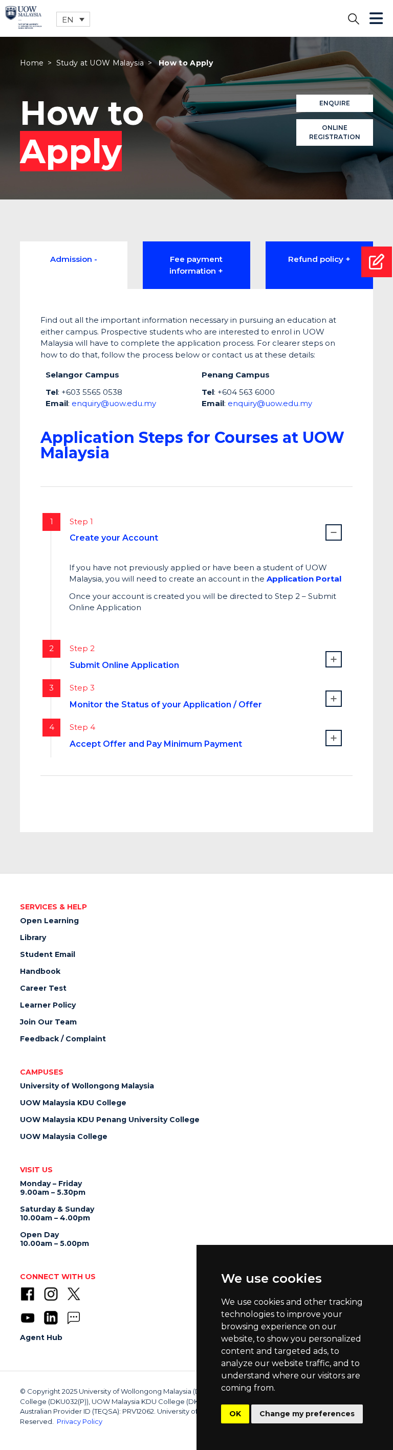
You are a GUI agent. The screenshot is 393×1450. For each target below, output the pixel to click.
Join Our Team (48, 1022)
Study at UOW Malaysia (100, 63)
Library (33, 937)
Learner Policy (48, 1005)
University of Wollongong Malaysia (87, 1085)
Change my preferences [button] (307, 1413)
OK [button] (235, 1413)
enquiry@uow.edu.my (114, 403)
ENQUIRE (334, 103)
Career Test (43, 988)
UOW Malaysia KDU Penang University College (110, 1119)
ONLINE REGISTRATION (334, 132)
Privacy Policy (79, 1421)
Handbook (40, 971)
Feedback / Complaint (63, 1038)
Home (31, 63)
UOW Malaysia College (63, 1136)
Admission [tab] (71, 259)
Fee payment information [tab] (196, 265)
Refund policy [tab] (315, 259)
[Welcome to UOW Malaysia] (23, 17)
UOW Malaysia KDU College (73, 1102)
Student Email (47, 954)
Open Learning (49, 920)
